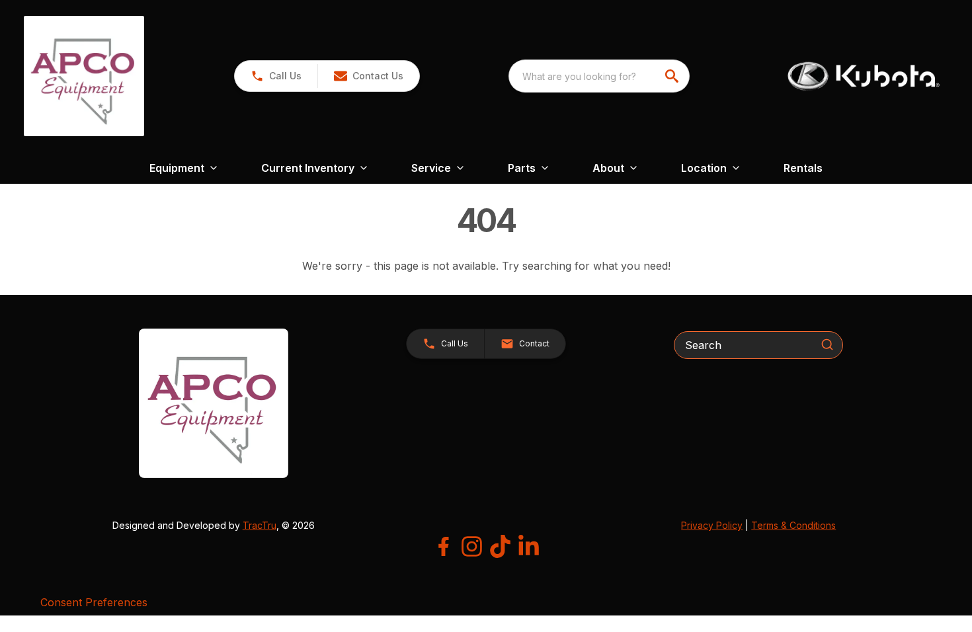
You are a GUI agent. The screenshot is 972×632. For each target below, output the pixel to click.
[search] (673, 76)
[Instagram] (471, 546)
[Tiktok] (500, 546)
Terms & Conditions (793, 525)
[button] (276, 76)
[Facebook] (443, 546)
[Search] (827, 344)
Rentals (803, 168)
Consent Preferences (93, 602)
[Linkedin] (528, 546)
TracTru (259, 525)
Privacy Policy (712, 525)
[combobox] (599, 76)
